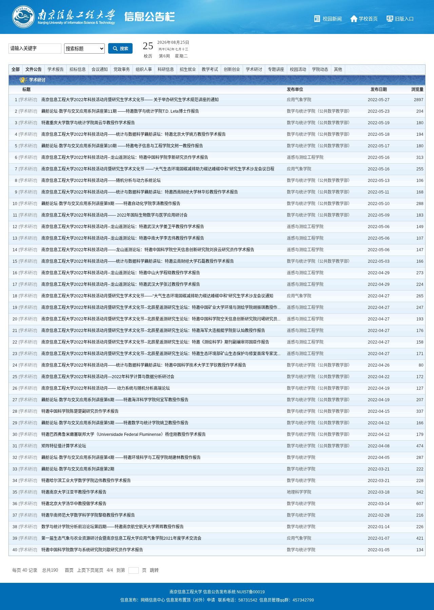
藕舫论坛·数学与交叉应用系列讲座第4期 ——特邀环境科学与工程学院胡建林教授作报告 (121, 457)
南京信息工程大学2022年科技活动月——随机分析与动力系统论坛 (101, 180)
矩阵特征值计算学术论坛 (63, 446)
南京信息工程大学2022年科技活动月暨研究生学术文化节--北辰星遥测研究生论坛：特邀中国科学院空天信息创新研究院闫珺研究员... (160, 319)
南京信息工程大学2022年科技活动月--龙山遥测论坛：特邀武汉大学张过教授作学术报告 (120, 284)
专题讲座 (276, 69)
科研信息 (166, 69)
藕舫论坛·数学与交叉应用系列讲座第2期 (77, 469)
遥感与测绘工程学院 (305, 157)
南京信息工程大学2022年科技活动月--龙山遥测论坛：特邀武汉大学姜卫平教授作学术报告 (122, 226)
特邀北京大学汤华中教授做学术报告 (73, 503)
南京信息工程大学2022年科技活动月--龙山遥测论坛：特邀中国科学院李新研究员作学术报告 (124, 157)
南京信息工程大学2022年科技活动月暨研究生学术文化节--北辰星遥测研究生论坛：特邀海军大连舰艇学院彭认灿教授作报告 (153, 330)
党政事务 (122, 69)
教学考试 (210, 69)
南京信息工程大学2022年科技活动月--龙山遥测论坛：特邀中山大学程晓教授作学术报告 (120, 273)
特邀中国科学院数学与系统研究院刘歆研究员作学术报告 (92, 550)
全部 (16, 69)
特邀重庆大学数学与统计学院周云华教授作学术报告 (88, 123)
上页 (81, 570)
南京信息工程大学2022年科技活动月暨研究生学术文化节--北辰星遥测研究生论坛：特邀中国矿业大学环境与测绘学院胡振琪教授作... (160, 307)
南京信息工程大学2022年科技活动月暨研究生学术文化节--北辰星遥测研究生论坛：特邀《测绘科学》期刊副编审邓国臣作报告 (155, 342)
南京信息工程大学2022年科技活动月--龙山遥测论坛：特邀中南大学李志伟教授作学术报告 (122, 238)
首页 (69, 570)
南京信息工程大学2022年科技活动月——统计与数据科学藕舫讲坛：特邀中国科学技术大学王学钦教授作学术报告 (143, 365)
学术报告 (55, 69)
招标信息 (78, 69)
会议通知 (100, 69)
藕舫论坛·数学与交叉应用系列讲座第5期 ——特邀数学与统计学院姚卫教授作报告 (115, 423)
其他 (338, 69)
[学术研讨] (28, 99)
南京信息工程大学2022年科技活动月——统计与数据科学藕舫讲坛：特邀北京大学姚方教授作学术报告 (133, 134)
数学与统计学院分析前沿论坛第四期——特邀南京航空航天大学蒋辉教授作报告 (112, 526)
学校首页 (368, 18)
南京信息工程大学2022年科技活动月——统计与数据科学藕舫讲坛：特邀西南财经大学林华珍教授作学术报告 (139, 192)
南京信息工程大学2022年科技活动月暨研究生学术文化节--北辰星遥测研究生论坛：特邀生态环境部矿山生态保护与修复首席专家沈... (160, 353)
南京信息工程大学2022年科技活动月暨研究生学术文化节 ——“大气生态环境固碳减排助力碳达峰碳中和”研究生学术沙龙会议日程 (157, 169)
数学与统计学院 (301, 457)
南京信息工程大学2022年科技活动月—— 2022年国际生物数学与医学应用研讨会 (114, 215)
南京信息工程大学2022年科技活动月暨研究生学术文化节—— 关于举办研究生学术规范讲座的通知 (130, 99)
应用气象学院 (299, 99)
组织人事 (144, 69)
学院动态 (320, 69)
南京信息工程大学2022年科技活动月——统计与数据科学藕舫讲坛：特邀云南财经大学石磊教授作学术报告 (137, 261)
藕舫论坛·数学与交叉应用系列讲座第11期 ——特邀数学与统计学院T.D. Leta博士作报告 (120, 111)
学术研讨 (254, 69)
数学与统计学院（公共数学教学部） (320, 111)
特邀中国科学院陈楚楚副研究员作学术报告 (80, 411)
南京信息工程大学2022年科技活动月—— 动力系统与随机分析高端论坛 (105, 388)
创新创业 (232, 69)
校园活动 (298, 69)
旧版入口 (404, 18)
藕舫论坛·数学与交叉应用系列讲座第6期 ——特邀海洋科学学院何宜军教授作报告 (115, 400)
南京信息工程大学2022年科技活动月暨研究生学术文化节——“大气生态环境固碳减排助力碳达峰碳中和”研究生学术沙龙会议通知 (157, 296)
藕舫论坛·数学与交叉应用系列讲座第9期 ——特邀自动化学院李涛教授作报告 (110, 203)
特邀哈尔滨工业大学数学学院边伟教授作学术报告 (86, 480)
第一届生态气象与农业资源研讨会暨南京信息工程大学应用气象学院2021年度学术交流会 (121, 538)
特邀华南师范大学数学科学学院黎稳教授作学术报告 (88, 515)
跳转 (154, 570)
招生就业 (188, 69)
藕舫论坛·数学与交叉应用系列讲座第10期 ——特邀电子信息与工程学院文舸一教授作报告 (122, 146)
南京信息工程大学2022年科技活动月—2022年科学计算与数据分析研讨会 (107, 376)
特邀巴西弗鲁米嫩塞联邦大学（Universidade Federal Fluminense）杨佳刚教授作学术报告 (123, 434)
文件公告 (33, 69)
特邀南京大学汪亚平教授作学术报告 (73, 492)
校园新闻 (332, 18)
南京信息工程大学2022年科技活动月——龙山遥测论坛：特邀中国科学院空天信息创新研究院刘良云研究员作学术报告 (147, 249)
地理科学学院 (299, 492)
